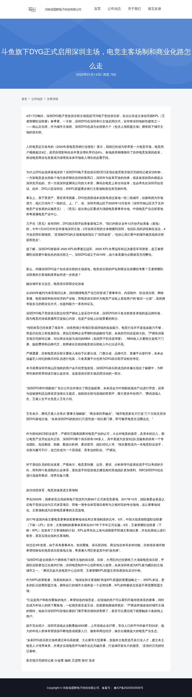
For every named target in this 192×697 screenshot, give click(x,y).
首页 (97, 8)
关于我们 (134, 8)
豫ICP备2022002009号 (128, 688)
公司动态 (114, 8)
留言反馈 (154, 8)
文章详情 (52, 98)
